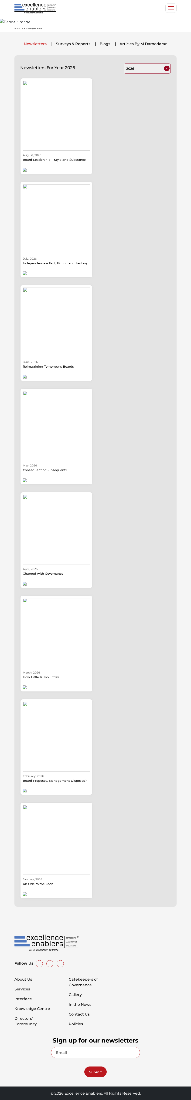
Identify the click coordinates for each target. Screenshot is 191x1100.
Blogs (105, 44)
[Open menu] (171, 8)
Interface (23, 999)
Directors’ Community (25, 1021)
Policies (76, 1024)
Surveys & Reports (73, 44)
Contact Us (79, 1014)
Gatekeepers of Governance (83, 982)
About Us (23, 979)
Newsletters (35, 44)
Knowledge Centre (32, 1008)
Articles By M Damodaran (143, 44)
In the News (80, 1004)
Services (22, 989)
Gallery (75, 994)
